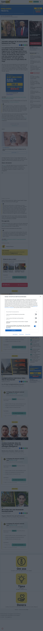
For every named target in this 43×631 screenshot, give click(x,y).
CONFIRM (13, 330)
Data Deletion (15, 334)
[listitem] (21, 311)
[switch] (35, 314)
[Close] (41, 297)
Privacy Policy (27, 334)
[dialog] (21, 315)
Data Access (21, 334)
